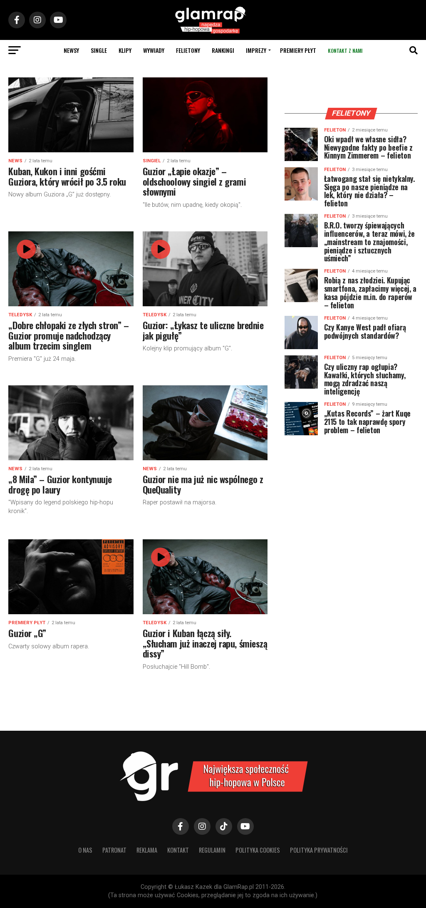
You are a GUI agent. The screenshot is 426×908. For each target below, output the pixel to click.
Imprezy (256, 50)
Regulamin (212, 850)
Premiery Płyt (298, 50)
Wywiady (153, 50)
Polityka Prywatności (319, 850)
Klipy (125, 50)
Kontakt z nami (345, 50)
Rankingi (223, 50)
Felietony (188, 50)
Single (99, 50)
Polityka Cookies (257, 850)
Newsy (71, 50)
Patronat (114, 850)
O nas (85, 850)
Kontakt (178, 850)
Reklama (146, 850)
